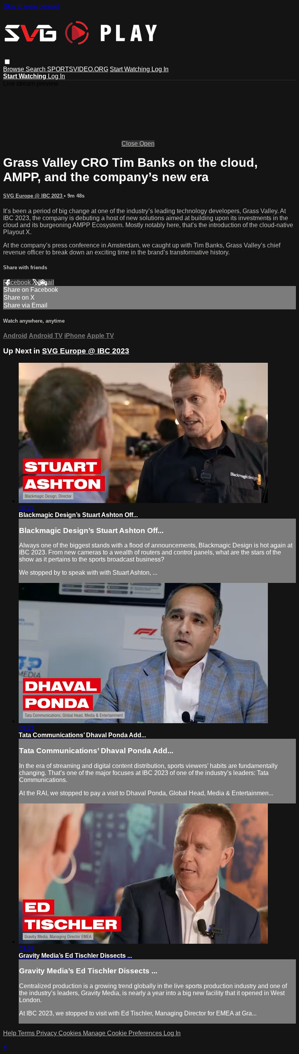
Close (130, 143)
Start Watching (130, 69)
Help (10, 1033)
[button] (7, 61)
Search (36, 69)
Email (46, 282)
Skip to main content (31, 6)
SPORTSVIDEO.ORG (77, 69)
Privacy (47, 1033)
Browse (14, 69)
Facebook (17, 282)
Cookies (70, 1033)
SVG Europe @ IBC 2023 (33, 196)
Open (147, 143)
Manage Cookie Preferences (123, 1033)
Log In (160, 69)
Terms (27, 1033)
